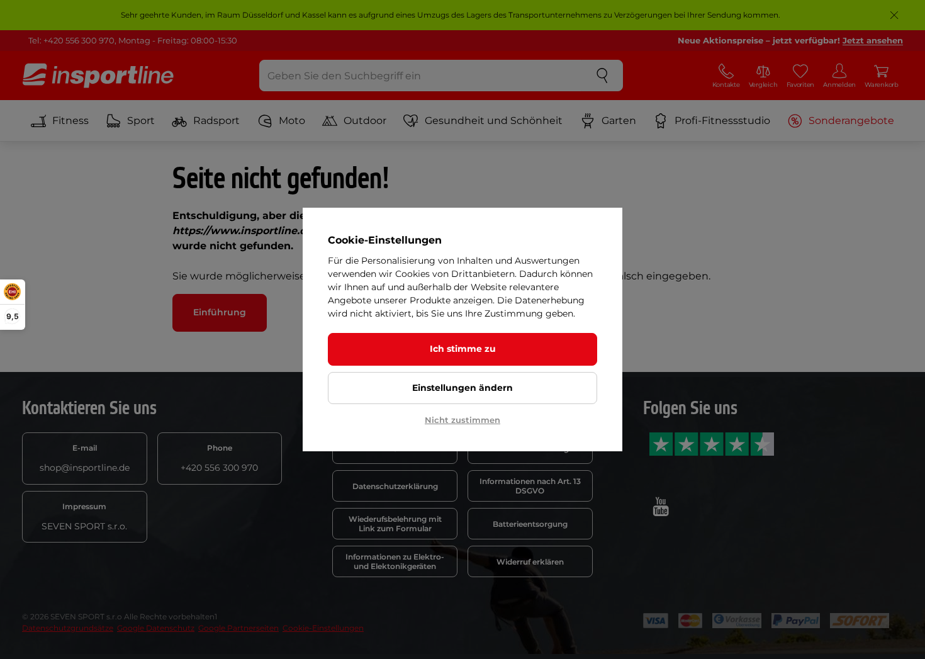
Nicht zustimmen (462, 420)
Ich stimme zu (463, 348)
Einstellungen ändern (462, 387)
